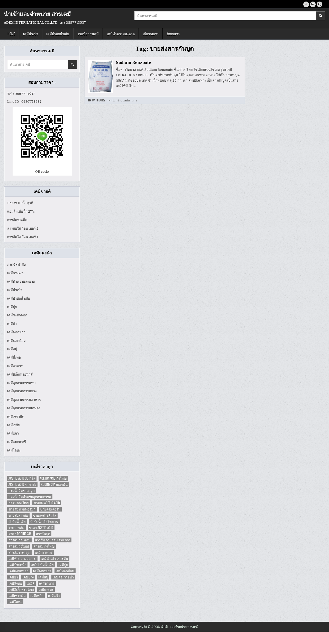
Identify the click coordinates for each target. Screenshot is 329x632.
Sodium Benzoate (133, 62)
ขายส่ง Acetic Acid (47, 502)
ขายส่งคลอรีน (50, 509)
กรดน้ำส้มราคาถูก (21, 490)
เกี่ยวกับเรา (151, 33)
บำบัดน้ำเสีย (17, 521)
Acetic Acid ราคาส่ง (22, 484)
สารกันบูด (43, 533)
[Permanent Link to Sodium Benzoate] (100, 76)
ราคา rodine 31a (19, 533)
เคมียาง (28, 577)
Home (11, 33)
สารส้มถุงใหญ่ (18, 546)
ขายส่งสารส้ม (18, 515)
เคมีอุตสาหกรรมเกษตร (23, 408)
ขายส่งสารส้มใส (44, 515)
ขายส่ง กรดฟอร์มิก (21, 509)
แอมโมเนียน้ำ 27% (21, 211)
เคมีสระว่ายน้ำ (63, 577)
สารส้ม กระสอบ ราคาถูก (52, 540)
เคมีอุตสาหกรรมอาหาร (24, 400)
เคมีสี (30, 583)
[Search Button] (319, 4)
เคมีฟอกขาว (16, 332)
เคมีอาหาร (15, 366)
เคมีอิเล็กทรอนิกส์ (20, 374)
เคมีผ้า (12, 324)
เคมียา (13, 577)
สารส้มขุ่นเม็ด (17, 220)
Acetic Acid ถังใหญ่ (53, 478)
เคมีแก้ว (13, 433)
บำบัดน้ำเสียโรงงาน (44, 521)
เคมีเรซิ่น (13, 425)
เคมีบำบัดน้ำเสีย (57, 33)
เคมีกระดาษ (16, 273)
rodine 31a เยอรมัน (54, 484)
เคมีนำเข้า (30, 33)
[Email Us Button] (313, 4)
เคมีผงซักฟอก (17, 315)
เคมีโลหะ (14, 450)
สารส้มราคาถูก (19, 552)
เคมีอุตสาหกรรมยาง (21, 391)
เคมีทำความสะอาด (121, 33)
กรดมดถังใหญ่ (18, 502)
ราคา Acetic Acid (41, 527)
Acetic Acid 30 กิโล (21, 478)
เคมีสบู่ (12, 349)
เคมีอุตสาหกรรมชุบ (21, 383)
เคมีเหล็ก (36, 595)
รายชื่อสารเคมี (88, 33)
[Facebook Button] (306, 4)
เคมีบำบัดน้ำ (17, 564)
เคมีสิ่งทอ (14, 357)
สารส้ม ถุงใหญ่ (43, 546)
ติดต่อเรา (173, 33)
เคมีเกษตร (46, 589)
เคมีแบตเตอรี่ (16, 442)
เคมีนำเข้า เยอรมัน (54, 558)
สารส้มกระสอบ (19, 540)
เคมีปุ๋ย (12, 307)
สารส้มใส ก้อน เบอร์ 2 (23, 228)
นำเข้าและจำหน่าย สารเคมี (37, 14)
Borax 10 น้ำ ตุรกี (20, 203)
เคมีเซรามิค (15, 417)
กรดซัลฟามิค (16, 264)
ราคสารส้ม (16, 527)
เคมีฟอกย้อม (16, 341)
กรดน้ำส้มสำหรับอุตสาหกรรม (29, 496)
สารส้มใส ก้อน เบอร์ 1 (22, 237)
